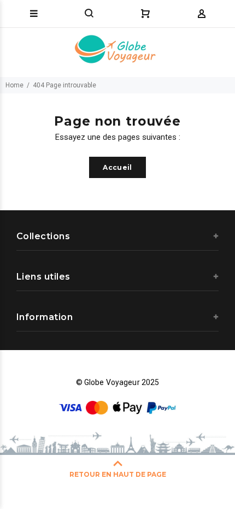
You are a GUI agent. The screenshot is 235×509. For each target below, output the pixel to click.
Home (14, 85)
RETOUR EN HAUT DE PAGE (117, 474)
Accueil (117, 167)
